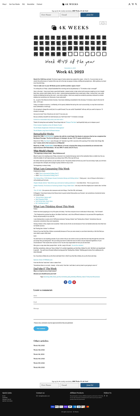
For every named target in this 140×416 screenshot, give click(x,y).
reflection (78, 277)
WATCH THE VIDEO (7, 401)
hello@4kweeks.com (44, 396)
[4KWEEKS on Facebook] (105, 396)
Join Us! (90, 15)
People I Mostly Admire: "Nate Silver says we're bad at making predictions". (55, 183)
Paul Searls (47, 141)
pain (69, 277)
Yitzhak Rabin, (49, 145)
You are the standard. (77, 245)
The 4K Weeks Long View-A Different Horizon (47, 130)
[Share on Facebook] (65, 282)
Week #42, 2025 (39, 350)
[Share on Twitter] (70, 282)
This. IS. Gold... (38, 190)
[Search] (136, 4)
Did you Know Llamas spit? (43, 197)
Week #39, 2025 (39, 363)
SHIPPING (5, 397)
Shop (4, 4)
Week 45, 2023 (70, 72)
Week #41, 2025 (39, 354)
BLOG (3, 396)
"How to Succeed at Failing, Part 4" (49, 175)
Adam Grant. (54, 185)
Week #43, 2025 (39, 345)
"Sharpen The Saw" (71, 122)
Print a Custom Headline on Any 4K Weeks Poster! (48, 125)
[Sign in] (129, 4)
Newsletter (30, 4)
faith (51, 277)
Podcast (39, 4)
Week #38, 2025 (39, 367)
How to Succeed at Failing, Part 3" (49, 173)
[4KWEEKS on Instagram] (107, 396)
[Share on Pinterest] (74, 282)
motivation (64, 277)
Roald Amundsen (49, 136)
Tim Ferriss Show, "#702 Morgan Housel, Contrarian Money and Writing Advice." (56, 178)
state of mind (86, 277)
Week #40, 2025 (39, 358)
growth (59, 277)
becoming (46, 277)
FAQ (23, 4)
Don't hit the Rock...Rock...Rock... (44, 201)
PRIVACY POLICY (6, 399)
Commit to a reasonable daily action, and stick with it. (48, 119)
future (54, 277)
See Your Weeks (14, 4)
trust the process (95, 277)
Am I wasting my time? (42, 203)
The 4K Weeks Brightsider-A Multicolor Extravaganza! (49, 128)
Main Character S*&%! (42, 199)
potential (73, 277)
